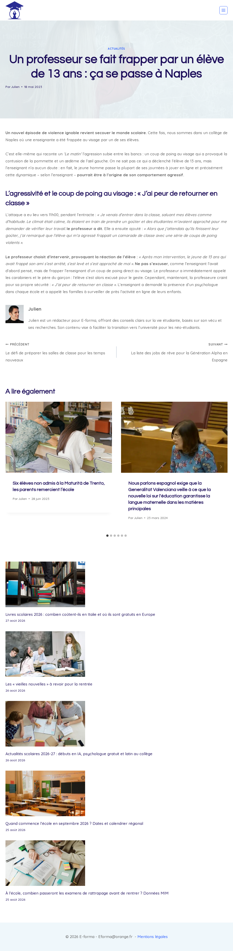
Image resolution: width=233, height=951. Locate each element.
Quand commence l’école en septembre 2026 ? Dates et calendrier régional (74, 823)
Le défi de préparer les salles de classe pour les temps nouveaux (55, 352)
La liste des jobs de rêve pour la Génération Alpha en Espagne (179, 352)
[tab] (107, 535)
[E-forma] (14, 10)
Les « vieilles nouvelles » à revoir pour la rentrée (48, 684)
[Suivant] (220, 467)
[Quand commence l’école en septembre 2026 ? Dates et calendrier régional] (116, 793)
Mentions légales (152, 936)
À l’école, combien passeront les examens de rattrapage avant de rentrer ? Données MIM (87, 893)
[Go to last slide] (12, 467)
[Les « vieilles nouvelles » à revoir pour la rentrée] (116, 654)
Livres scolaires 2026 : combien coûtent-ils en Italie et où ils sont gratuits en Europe (80, 614)
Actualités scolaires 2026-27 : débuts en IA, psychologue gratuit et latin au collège (78, 753)
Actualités (116, 48)
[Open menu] (223, 10)
